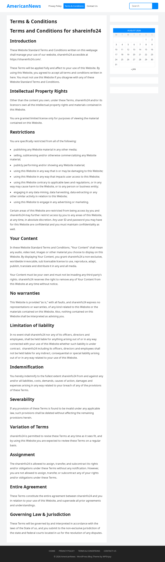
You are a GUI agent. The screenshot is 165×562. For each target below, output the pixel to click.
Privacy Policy (66, 550)
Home (52, 550)
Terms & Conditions (89, 550)
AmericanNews (24, 6)
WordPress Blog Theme (88, 556)
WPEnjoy (107, 556)
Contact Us (110, 550)
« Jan (133, 69)
